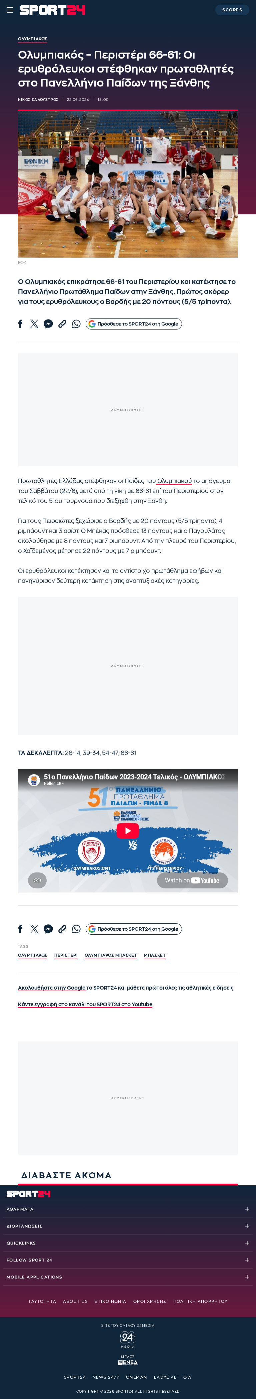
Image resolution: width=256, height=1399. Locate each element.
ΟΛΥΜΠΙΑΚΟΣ (32, 955)
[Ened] (128, 1362)
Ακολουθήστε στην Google (52, 988)
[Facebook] (20, 324)
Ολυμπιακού (174, 481)
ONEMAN (136, 1377)
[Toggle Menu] (10, 10)
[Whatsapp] (76, 324)
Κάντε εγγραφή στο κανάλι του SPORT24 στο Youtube (85, 1004)
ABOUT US (75, 1301)
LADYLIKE (165, 1377)
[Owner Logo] (128, 1338)
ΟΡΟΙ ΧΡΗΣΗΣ (150, 1301)
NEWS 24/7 (106, 1377)
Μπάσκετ (155, 955)
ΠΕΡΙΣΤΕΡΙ (66, 955)
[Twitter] (34, 324)
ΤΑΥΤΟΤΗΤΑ (42, 1301)
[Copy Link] (62, 324)
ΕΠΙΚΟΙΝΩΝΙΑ (111, 1301)
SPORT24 (75, 1377)
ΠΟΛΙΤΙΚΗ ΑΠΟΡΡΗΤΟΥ (200, 1301)
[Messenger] (48, 324)
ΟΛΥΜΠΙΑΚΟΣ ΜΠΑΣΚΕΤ (111, 955)
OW (187, 1377)
